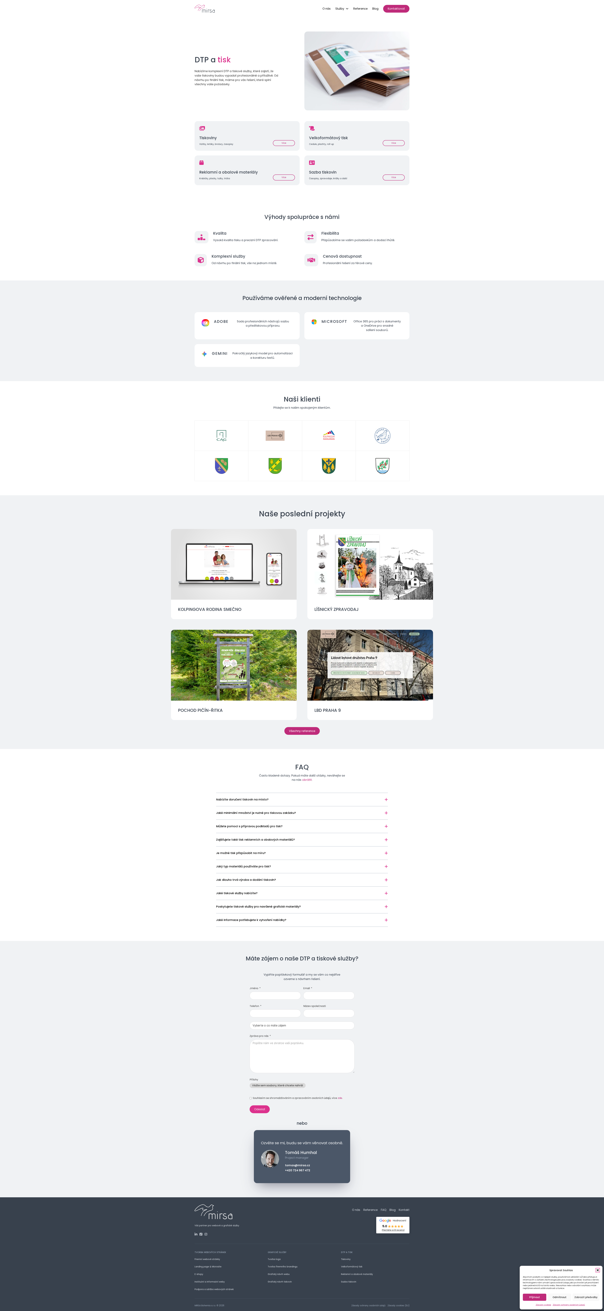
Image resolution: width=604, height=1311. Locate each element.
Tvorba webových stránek (210, 1252)
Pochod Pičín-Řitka (200, 710)
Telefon (254, 1006)
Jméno (254, 988)
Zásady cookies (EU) (398, 1305)
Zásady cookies (543, 1304)
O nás (326, 9)
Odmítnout (559, 1297)
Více (284, 143)
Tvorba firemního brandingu (282, 1266)
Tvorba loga (274, 1259)
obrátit (307, 780)
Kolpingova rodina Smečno (209, 609)
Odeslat (259, 1109)
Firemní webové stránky (207, 1259)
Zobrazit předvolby (586, 1297)
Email (306, 988)
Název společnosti (314, 1006)
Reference (360, 9)
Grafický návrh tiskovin (280, 1281)
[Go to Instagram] (205, 1234)
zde (340, 1098)
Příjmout (534, 1297)
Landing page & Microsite (208, 1266)
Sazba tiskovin (348, 1281)
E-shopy (199, 1274)
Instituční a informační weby (210, 1281)
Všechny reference (302, 731)
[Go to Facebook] (201, 1234)
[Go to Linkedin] (196, 1234)
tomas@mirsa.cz (297, 1165)
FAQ (383, 1210)
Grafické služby (277, 1252)
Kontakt (404, 1210)
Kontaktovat (396, 9)
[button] (597, 1270)
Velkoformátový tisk (351, 1266)
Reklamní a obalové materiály (357, 1274)
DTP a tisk (347, 1252)
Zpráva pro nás (259, 1036)
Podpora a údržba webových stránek (214, 1289)
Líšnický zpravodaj (336, 609)
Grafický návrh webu (279, 1274)
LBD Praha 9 (327, 710)
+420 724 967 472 (297, 1170)
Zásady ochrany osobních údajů (569, 1304)
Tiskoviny (346, 1259)
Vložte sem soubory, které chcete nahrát (277, 1085)
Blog (375, 9)
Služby (339, 9)
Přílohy (254, 1079)
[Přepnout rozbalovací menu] (347, 8)
